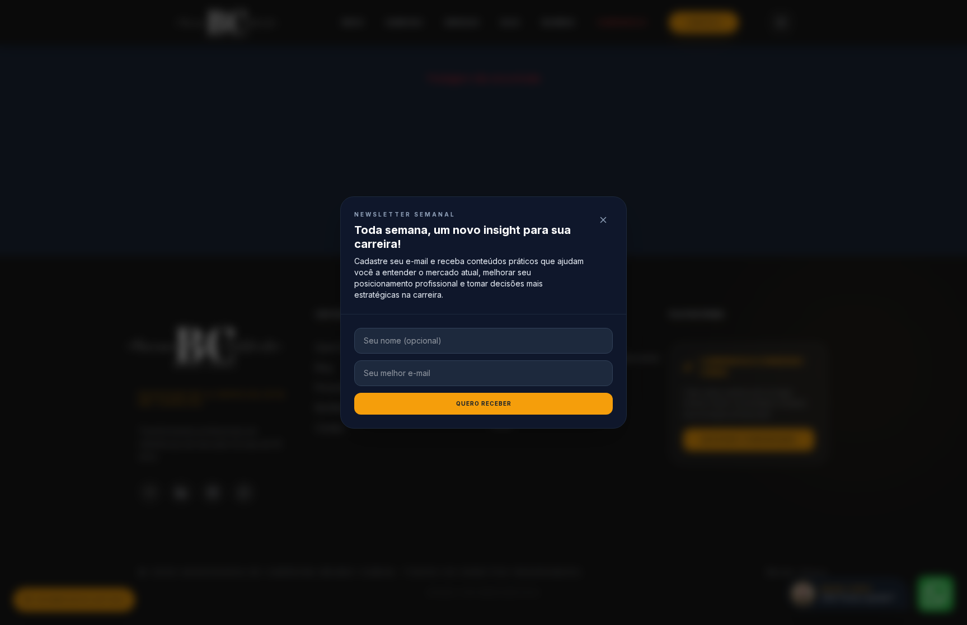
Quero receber (483, 403)
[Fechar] (603, 219)
